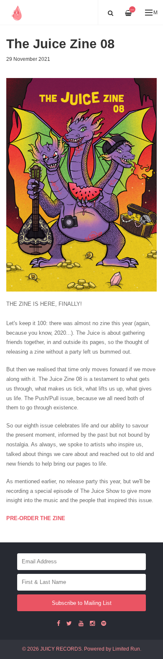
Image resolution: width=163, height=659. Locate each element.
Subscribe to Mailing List (82, 603)
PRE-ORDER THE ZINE (35, 518)
